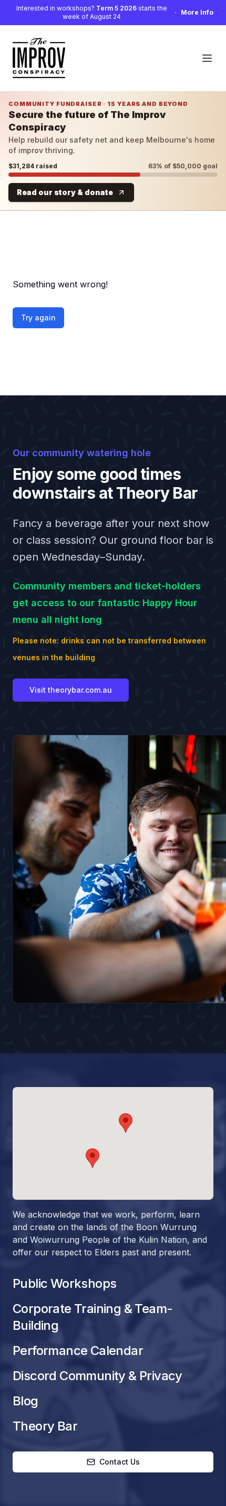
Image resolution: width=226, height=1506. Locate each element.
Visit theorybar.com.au (70, 689)
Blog (25, 1400)
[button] (126, 1123)
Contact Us (119, 1461)
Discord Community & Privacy (97, 1375)
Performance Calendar (78, 1350)
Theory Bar (45, 1426)
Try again (38, 317)
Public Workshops (64, 1283)
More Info (197, 12)
